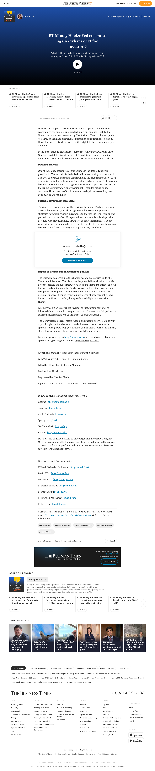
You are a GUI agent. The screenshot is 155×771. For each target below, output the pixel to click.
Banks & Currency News (37, 668)
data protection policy (108, 762)
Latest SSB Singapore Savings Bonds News (68, 674)
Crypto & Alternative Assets (65, 715)
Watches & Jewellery (88, 718)
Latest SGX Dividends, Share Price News (127, 678)
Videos (105, 708)
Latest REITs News (107, 668)
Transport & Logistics (42, 721)
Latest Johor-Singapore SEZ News (23, 678)
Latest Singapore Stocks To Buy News (48, 682)
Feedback (111, 541)
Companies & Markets (43, 704)
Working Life (16, 734)
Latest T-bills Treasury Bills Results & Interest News (30, 674)
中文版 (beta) (108, 734)
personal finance (46, 532)
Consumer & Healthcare (44, 724)
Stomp (114, 754)
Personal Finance (64, 711)
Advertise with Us (110, 728)
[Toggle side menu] (4, 3)
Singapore (15, 718)
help (59, 762)
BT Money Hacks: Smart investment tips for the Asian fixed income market (25, 97)
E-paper (106, 704)
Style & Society (86, 714)
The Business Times (62, 754)
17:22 (117, 106)
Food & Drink (85, 708)
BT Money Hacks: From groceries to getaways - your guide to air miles (91, 97)
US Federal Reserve (62, 525)
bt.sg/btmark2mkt (79, 467)
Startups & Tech (17, 724)
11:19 (83, 106)
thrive (130, 708)
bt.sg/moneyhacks (74, 337)
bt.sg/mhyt (61, 426)
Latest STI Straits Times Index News (95, 678)
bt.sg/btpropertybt (63, 479)
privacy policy (67, 762)
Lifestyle (83, 704)
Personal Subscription (112, 718)
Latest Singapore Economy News (78, 682)
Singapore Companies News (61, 668)
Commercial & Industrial (21, 714)
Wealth (60, 704)
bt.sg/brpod (70, 497)
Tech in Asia (133, 711)
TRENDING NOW (18, 620)
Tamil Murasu (103, 754)
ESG (12, 731)
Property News (124, 668)
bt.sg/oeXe (60, 414)
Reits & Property (40, 711)
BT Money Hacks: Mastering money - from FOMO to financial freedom (60, 97)
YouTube (146, 16)
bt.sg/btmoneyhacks (58, 401)
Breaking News (17, 704)
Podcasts (107, 714)
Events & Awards (110, 731)
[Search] (8, 3)
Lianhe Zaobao (78, 754)
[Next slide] (143, 103)
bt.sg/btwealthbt (60, 473)
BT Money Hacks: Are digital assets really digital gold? (125, 97)
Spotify (120, 16)
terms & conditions (80, 762)
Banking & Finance (41, 708)
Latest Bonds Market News (21, 682)
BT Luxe (83, 724)
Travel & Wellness (87, 728)
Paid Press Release (110, 724)
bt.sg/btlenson (58, 504)
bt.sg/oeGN (52, 420)
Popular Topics (18, 668)
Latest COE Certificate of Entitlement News (103, 674)
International (16, 721)
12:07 (16, 106)
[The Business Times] (75, 3)
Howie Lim (29, 16)
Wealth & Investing (104, 525)
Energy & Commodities (43, 714)
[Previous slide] (143, 98)
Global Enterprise (135, 718)
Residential (15, 711)
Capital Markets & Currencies (41, 729)
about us (42, 762)
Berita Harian (91, 754)
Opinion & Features (19, 728)
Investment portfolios (83, 525)
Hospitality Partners (88, 731)
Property (14, 708)
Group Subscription (111, 721)
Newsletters (108, 711)
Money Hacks (44, 525)
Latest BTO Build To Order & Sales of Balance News (59, 678)
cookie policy (94, 762)
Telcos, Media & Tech (42, 718)
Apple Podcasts (133, 16)
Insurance (61, 720)
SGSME (131, 721)
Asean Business (134, 714)
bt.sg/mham (54, 408)
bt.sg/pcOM (60, 491)
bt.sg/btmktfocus (68, 485)
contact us (51, 762)
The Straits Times (45, 754)
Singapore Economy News (86, 668)
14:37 (51, 106)
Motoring (83, 711)
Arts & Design (85, 721)
